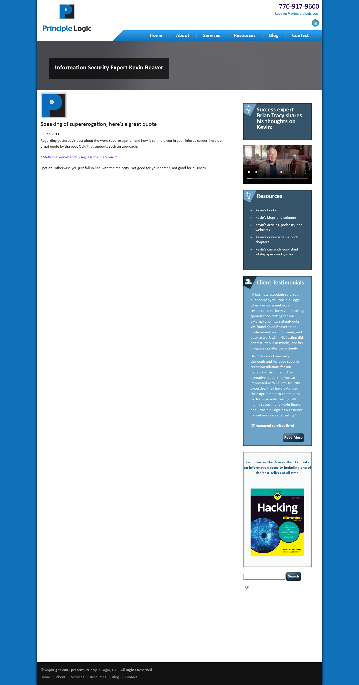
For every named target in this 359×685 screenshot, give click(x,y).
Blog (273, 35)
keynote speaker (274, 619)
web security (268, 649)
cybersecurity (284, 602)
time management (253, 638)
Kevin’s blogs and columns (275, 218)
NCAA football (251, 623)
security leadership (270, 631)
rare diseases (286, 627)
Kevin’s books (265, 210)
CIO (290, 598)
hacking (274, 610)
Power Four (271, 627)
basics (264, 592)
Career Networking (292, 594)
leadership (298, 619)
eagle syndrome (293, 606)
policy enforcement (254, 627)
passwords (292, 623)
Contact (300, 35)
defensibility (264, 606)
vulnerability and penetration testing (276, 645)
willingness (284, 649)
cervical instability (277, 598)
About (183, 35)
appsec (251, 594)
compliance (299, 598)
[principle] (67, 31)
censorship (260, 598)
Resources (245, 35)
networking (265, 623)
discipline (279, 606)
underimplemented (274, 638)
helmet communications (275, 615)
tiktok (307, 635)
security (247, 631)
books (277, 594)
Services (211, 35)
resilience (298, 627)
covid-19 (267, 602)
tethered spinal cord (271, 635)
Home (156, 35)
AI (245, 593)
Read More (293, 438)
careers (248, 598)
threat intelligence (293, 635)
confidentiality (251, 602)
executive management (255, 610)
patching (304, 623)
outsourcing (279, 623)
